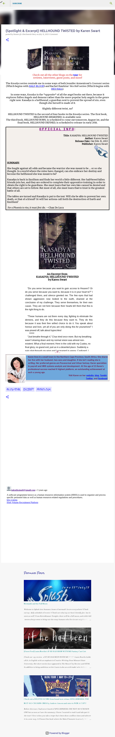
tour (75, 74)
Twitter (89, 379)
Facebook (102, 379)
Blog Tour (13, 389)
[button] (7, 40)
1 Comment (53, 34)
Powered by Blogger (59, 733)
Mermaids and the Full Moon (35, 604)
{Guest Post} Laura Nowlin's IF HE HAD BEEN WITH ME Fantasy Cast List (55, 651)
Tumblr (103, 375)
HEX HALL (56, 89)
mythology (43, 389)
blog (97, 375)
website (90, 375)
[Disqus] (57, 446)
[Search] (111, 3)
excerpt (28, 389)
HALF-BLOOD (36, 86)
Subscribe (17, 3)
